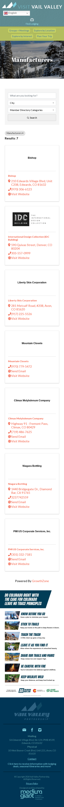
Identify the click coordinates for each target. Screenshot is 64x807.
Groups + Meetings (19, 30)
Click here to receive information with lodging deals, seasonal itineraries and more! (32, 765)
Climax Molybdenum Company (25, 418)
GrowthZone (40, 581)
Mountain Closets (18, 361)
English (12, 13)
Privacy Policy (32, 783)
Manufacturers (14, 133)
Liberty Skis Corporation (22, 300)
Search (33, 117)
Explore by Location (44, 30)
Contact (32, 759)
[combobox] (32, 103)
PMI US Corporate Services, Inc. (26, 549)
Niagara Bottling (17, 483)
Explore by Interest (22, 36)
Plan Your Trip (44, 36)
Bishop (12, 175)
